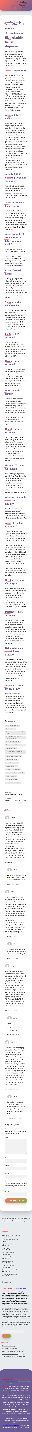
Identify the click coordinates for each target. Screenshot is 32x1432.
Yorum (6, 1137)
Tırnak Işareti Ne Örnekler (13, 794)
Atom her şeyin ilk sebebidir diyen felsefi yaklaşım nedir (14, 737)
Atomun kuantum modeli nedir (13, 756)
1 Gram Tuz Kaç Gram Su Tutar (15, 800)
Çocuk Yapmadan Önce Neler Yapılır (11, 1356)
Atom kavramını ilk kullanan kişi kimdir (15, 745)
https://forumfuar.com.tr (7, 1218)
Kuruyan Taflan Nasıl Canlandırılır (10, 1351)
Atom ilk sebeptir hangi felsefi (13, 741)
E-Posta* (7, 1165)
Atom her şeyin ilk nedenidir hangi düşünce (14, 732)
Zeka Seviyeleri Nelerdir (8, 1346)
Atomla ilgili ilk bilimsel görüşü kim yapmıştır (14, 752)
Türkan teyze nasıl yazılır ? (8, 1252)
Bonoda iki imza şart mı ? (8, 1261)
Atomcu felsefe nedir (11, 748)
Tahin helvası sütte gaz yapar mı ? (10, 1274)
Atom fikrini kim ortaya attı (12, 725)
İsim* (6, 1157)
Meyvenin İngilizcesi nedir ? (8, 1265)
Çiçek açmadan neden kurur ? (9, 1269)
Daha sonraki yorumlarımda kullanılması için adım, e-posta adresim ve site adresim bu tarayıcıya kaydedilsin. (16, 1185)
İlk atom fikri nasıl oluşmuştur (13, 769)
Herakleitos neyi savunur (12, 762)
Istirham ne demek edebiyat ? (9, 1257)
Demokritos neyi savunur (12, 759)
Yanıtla (15, 862)
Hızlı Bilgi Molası (22, 3)
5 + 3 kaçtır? (8, 1191)
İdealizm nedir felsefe (11, 766)
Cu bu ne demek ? (6, 1248)
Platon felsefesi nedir (11, 776)
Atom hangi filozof (10, 729)
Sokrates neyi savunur (11, 779)
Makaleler (12, 721)
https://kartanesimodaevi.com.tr (9, 1221)
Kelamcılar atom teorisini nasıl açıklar (15, 772)
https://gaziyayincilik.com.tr (22, 1218)
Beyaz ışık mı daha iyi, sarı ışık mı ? (10, 1244)
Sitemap (22, 1221)
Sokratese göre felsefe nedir (13, 782)
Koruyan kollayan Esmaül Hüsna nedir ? (12, 1235)
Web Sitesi (7, 1173)
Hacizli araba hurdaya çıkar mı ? (10, 1239)
